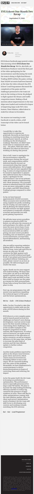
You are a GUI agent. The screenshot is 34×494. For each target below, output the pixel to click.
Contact (17, 53)
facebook (28, 466)
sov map (23, 2)
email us (28, 463)
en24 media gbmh (26, 459)
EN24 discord (15, 2)
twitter (29, 469)
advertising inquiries (25, 472)
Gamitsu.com (14, 488)
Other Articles (18, 54)
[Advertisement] (17, 437)
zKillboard (17, 56)
